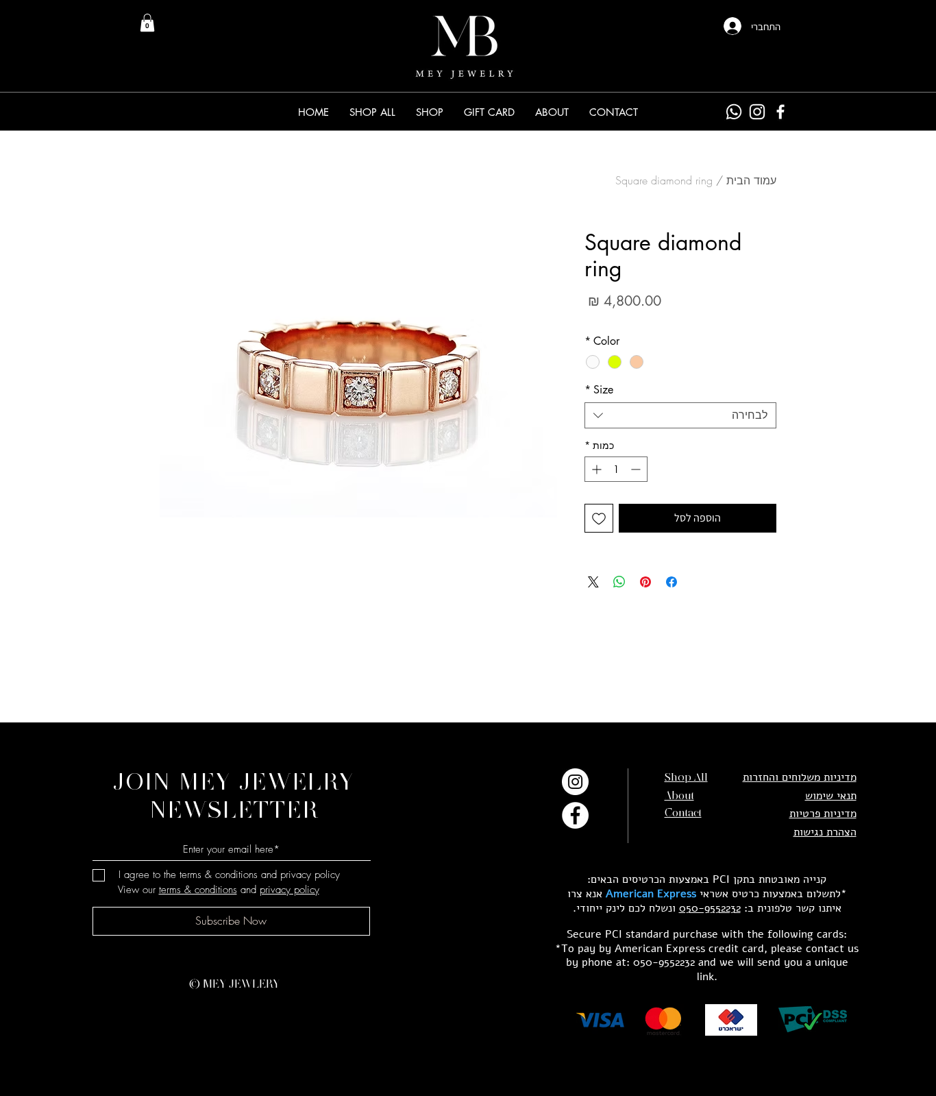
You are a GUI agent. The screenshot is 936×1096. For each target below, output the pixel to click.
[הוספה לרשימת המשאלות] (598, 518)
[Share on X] (593, 582)
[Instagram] (757, 111)
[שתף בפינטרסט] (645, 582)
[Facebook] (780, 111)
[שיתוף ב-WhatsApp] (619, 582)
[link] (147, 23)
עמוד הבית (751, 180)
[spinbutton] (616, 469)
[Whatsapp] (733, 111)
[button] (430, 112)
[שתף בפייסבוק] (671, 582)
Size (598, 390)
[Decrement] (636, 469)
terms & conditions (198, 890)
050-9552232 (710, 908)
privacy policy (289, 890)
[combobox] (680, 415)
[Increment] (595, 469)
